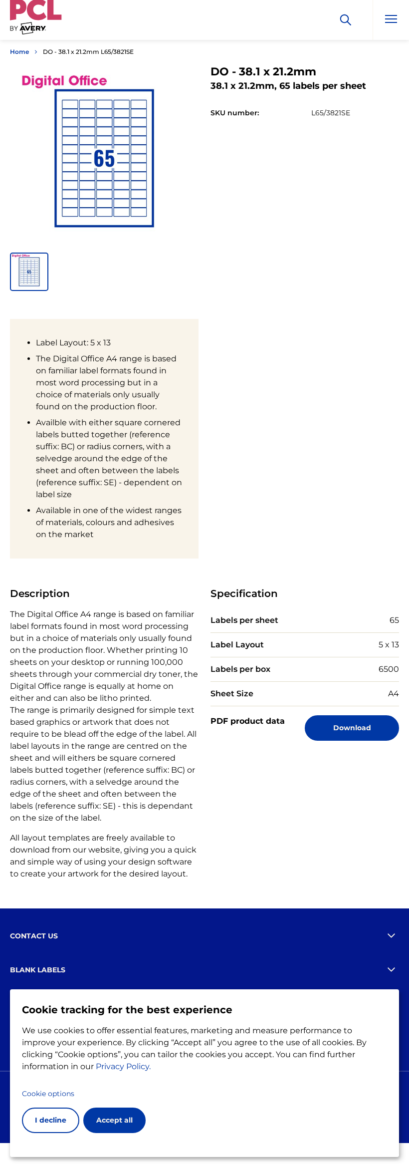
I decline (50, 1120)
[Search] (346, 20)
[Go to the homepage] (36, 21)
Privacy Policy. (123, 1066)
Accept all (114, 1120)
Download (352, 727)
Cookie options (48, 1093)
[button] (29, 272)
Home (19, 51)
